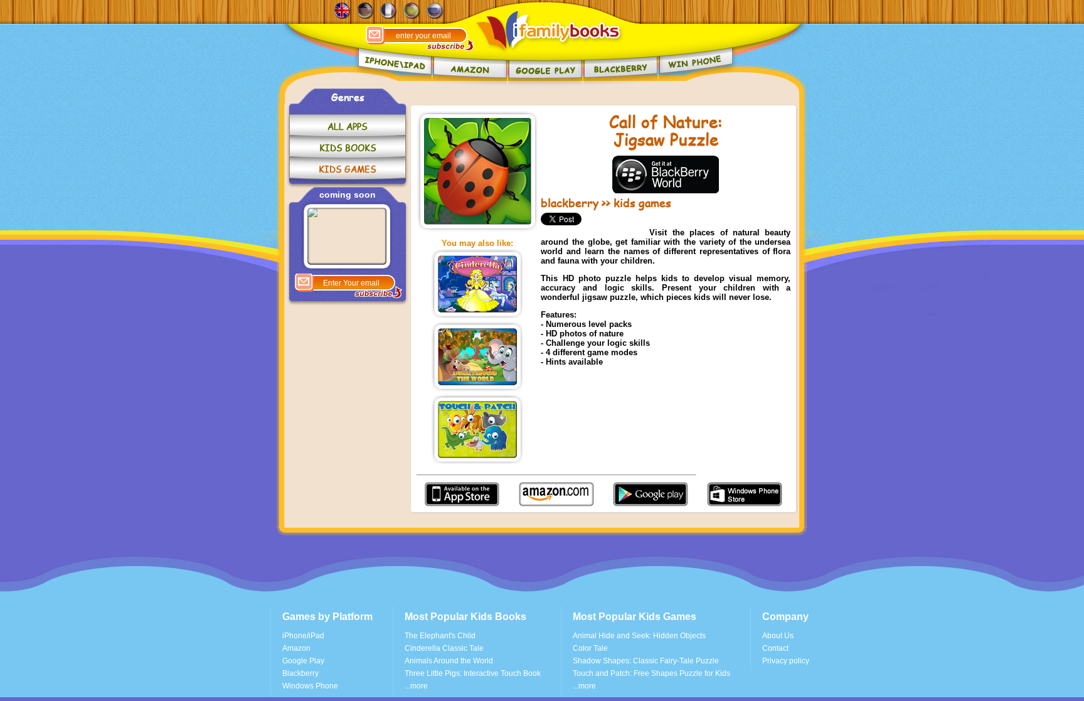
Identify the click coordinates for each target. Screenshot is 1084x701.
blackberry (569, 202)
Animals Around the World (449, 660)
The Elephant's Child (440, 635)
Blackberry (300, 673)
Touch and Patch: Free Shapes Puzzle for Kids (651, 673)
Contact (775, 648)
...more (416, 686)
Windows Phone (310, 686)
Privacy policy (785, 660)
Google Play (303, 660)
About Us (778, 635)
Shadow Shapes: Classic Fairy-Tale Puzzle (646, 660)
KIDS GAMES (347, 169)
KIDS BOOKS (347, 148)
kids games (642, 202)
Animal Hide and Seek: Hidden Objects (639, 635)
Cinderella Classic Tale (444, 648)
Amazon (296, 648)
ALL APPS (347, 126)
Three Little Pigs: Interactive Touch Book (473, 673)
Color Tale (590, 648)
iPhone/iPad (303, 635)
